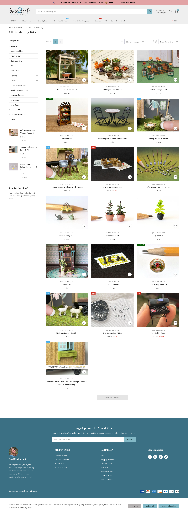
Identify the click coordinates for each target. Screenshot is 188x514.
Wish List (104, 467)
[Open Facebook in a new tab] (150, 457)
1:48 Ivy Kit (67, 284)
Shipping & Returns (108, 459)
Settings (135, 506)
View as (49, 42)
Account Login (106, 463)
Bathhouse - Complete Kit (67, 90)
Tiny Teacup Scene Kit (158, 284)
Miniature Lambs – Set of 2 (66, 333)
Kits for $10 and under (19, 90)
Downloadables (17, 51)
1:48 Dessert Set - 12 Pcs (112, 333)
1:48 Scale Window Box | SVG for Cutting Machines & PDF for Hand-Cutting (67, 383)
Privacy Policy (26, 507)
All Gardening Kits (19, 85)
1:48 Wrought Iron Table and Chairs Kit (112, 138)
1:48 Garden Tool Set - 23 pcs (158, 187)
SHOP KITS (13, 21)
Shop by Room (43, 21)
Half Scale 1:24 (60, 463)
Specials (12, 120)
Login (158, 13)
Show (120, 42)
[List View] (60, 41)
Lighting (14, 76)
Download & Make (61, 20)
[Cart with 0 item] (176, 11)
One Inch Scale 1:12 (62, 459)
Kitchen (14, 66)
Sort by (155, 41)
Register (163, 13)
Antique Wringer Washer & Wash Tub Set (67, 187)
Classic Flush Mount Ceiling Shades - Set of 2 (29, 167)
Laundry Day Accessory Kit (158, 138)
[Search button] (149, 11)
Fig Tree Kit (158, 236)
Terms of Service (107, 475)
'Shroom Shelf (67, 138)
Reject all (150, 506)
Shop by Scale (27, 21)
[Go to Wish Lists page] (170, 11)
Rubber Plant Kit (112, 236)
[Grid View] (55, 41)
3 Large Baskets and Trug (112, 187)
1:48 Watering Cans (66, 236)
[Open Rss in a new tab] (166, 457)
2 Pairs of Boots (112, 284)
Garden (14, 80)
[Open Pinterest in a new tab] (161, 457)
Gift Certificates (17, 95)
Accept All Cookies (169, 506)
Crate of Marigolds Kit (158, 90)
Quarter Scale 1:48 (61, 456)
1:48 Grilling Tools (158, 333)
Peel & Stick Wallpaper (81, 21)
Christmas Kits (16, 61)
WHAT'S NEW (16, 56)
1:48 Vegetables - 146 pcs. (113, 90)
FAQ (102, 456)
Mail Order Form (107, 479)
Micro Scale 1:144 (61, 467)
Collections (15, 71)
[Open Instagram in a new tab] (155, 457)
